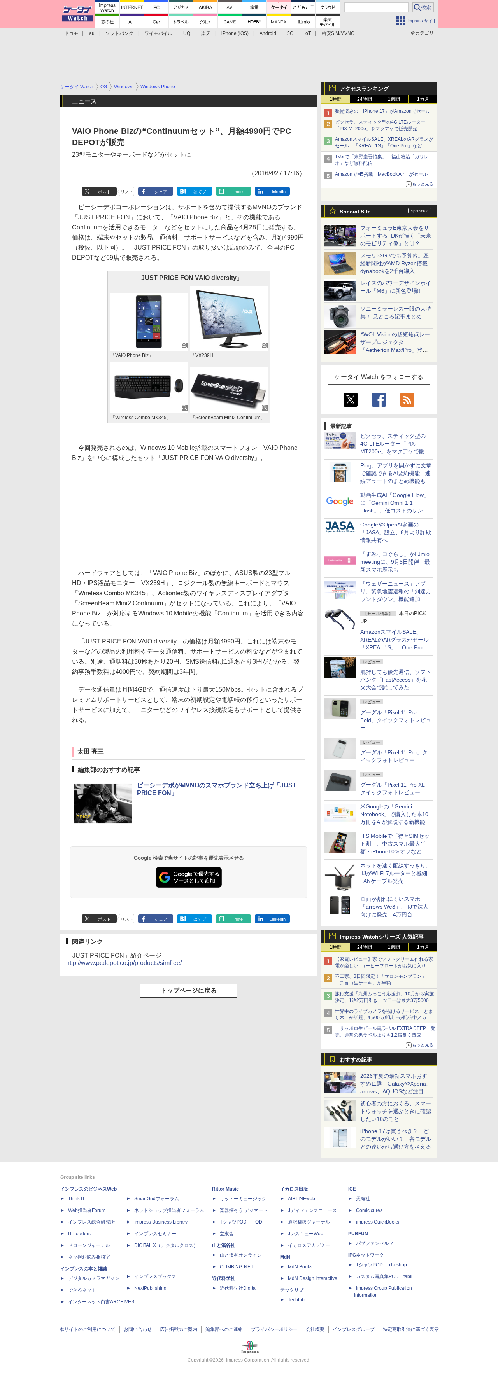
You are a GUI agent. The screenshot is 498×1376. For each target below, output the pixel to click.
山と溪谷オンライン (241, 1255)
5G (290, 33)
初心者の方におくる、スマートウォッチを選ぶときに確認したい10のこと (395, 1111)
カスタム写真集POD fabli (384, 1276)
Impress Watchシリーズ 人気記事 (382, 937)
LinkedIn (278, 191)
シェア (160, 191)
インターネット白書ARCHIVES (101, 1301)
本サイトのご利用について (88, 1329)
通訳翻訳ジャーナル (309, 1222)
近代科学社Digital (238, 1288)
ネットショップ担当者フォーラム (169, 1210)
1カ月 (423, 99)
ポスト (104, 191)
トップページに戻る (189, 990)
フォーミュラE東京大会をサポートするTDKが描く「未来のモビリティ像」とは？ (395, 236)
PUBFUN (358, 1233)
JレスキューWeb (305, 1233)
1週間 (394, 99)
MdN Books (300, 1266)
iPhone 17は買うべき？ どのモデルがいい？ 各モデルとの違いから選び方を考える (395, 1139)
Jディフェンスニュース (312, 1210)
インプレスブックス (155, 1276)
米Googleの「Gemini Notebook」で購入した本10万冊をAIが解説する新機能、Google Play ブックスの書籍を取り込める (395, 822)
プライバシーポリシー (274, 1329)
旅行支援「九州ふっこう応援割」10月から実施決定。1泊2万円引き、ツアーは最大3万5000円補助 (384, 1000)
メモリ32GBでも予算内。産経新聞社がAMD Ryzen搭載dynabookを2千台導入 (394, 263)
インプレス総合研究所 (91, 1222)
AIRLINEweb (301, 1198)
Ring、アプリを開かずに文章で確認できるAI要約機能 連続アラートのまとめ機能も (395, 473)
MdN (285, 1257)
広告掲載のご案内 (178, 1329)
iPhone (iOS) (235, 33)
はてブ (199, 191)
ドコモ (71, 33)
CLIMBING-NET (236, 1266)
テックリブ (291, 1290)
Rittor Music (225, 1189)
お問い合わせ (138, 1329)
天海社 (363, 1198)
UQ (186, 33)
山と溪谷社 (223, 1245)
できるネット (82, 1290)
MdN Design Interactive (312, 1278)
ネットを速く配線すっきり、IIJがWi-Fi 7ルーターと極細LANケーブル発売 (395, 873)
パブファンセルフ (374, 1243)
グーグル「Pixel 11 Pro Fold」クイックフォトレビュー (395, 720)
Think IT (76, 1198)
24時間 (364, 99)
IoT (307, 33)
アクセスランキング (364, 89)
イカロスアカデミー (309, 1245)
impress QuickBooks (377, 1222)
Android (268, 33)
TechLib (296, 1300)
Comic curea (369, 1210)
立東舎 (227, 1233)
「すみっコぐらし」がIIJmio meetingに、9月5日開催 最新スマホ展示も (395, 562)
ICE (352, 1189)
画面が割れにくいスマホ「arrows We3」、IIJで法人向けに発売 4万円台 (394, 907)
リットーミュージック (243, 1198)
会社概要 (315, 1329)
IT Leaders (79, 1233)
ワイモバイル (158, 33)
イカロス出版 (294, 1189)
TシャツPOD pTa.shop (381, 1265)
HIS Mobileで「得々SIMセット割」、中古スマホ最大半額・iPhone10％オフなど (395, 844)
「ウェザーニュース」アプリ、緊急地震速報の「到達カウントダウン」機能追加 (395, 591)
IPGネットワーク (366, 1255)
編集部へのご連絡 (224, 1329)
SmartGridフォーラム (156, 1198)
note (239, 191)
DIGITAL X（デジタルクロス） (166, 1245)
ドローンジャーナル (89, 1245)
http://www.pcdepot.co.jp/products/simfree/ (124, 963)
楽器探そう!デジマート (244, 1210)
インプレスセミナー (155, 1233)
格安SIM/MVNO (338, 33)
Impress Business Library (161, 1222)
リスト (127, 191)
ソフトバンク (119, 33)
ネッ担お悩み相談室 (89, 1257)
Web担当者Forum (86, 1210)
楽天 (205, 33)
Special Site (355, 211)
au (92, 33)
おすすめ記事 (356, 1059)
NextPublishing (150, 1288)
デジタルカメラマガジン (93, 1278)
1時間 (336, 99)
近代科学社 (223, 1278)
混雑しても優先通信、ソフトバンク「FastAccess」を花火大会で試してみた (395, 680)
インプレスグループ (354, 1329)
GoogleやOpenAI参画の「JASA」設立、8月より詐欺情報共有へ (395, 532)
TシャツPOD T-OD (241, 1222)
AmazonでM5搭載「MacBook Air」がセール (381, 174)
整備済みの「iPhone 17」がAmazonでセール (382, 111)
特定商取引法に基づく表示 (411, 1329)
